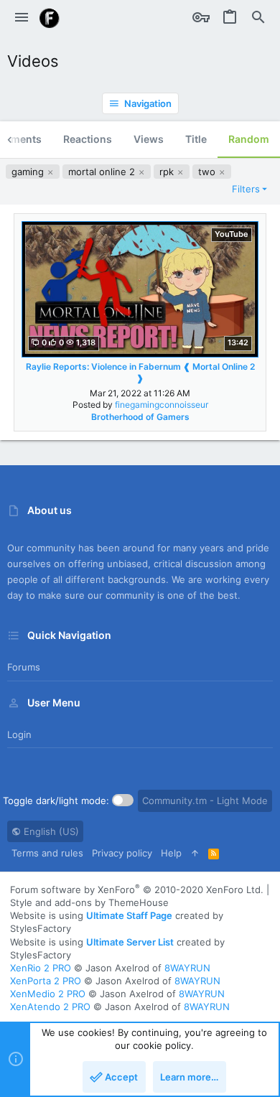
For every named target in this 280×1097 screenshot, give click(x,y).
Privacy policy (122, 853)
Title (196, 139)
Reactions (87, 139)
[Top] (195, 853)
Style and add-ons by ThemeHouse (89, 902)
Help (171, 853)
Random (248, 139)
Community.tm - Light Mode (205, 800)
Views (149, 139)
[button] (21, 18)
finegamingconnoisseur (161, 404)
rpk (168, 171)
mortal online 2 (103, 171)
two (208, 171)
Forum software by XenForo (136, 889)
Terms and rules (47, 853)
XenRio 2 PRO (40, 968)
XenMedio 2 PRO (47, 993)
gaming (29, 171)
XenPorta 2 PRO (45, 980)
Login (19, 734)
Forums (23, 667)
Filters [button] (246, 189)
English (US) (50, 831)
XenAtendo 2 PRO (50, 1006)
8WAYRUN (187, 968)
